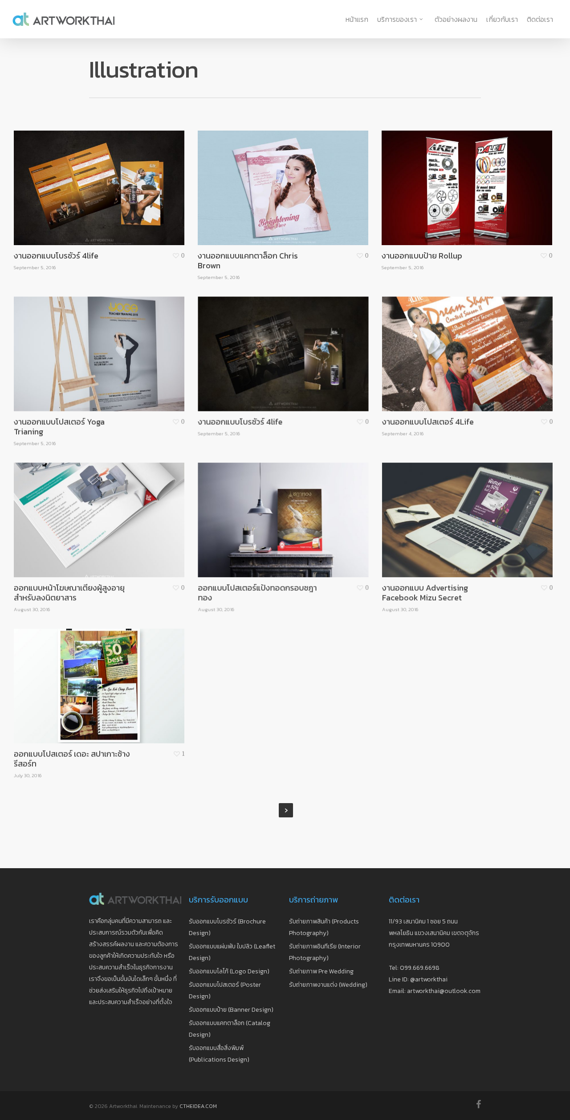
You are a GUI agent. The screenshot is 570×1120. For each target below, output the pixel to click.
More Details (122, 179)
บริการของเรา (397, 19)
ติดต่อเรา (540, 19)
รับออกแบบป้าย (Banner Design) (231, 1009)
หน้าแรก (357, 19)
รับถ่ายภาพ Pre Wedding (321, 971)
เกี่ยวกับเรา (502, 19)
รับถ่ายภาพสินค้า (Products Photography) (324, 927)
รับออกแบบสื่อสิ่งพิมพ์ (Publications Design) (219, 1053)
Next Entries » (286, 810)
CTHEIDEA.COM (198, 1106)
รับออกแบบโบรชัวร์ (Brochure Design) (227, 927)
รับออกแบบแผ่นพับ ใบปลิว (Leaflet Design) (232, 952)
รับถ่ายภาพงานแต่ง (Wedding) (328, 984)
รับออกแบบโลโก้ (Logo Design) (229, 971)
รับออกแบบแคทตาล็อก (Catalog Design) (229, 1028)
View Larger (74, 179)
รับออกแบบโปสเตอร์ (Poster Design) (225, 990)
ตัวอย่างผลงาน (456, 19)
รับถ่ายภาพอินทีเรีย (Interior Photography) (325, 952)
